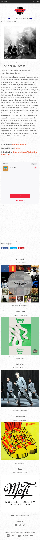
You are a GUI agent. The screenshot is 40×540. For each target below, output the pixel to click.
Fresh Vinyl (20, 259)
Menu (6, 1)
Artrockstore (19, 532)
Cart (37, 1)
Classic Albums (20, 416)
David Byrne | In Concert (20, 367)
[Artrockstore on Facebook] (16, 526)
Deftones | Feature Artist (20, 315)
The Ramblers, (32, 152)
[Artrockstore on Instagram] (24, 526)
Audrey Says (20, 364)
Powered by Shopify (29, 532)
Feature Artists (20, 312)
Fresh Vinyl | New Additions (20, 263)
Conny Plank (5, 155)
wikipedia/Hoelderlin (19, 144)
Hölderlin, (16, 152)
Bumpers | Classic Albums (20, 420)
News (20, 469)
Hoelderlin (17, 148)
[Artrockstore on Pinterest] (20, 526)
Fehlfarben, (23, 152)
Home (2, 21)
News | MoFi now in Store (20, 472)
